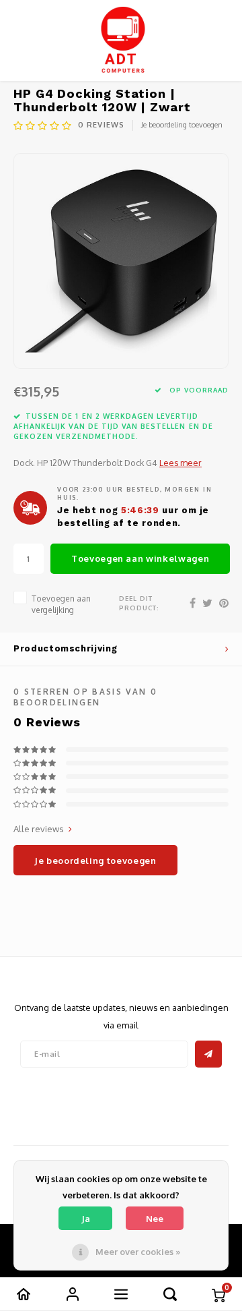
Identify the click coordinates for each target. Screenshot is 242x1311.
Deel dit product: (139, 603)
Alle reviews (38, 828)
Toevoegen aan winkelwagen (140, 558)
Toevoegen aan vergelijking (61, 604)
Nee (154, 1218)
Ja (85, 1218)
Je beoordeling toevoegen (182, 124)
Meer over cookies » (137, 1251)
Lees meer (180, 462)
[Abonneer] (208, 1054)
